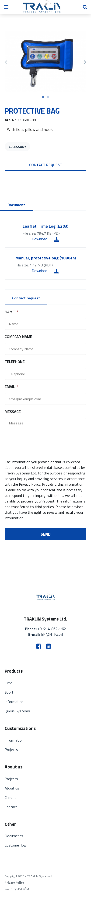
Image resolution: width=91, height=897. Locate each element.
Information (14, 701)
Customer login (16, 845)
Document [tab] (16, 205)
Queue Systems (17, 711)
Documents (14, 836)
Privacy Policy (14, 882)
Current (10, 797)
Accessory (17, 146)
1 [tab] (43, 97)
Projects (11, 749)
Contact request (45, 165)
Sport (9, 692)
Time (9, 683)
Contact (11, 807)
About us (12, 788)
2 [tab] (48, 97)
